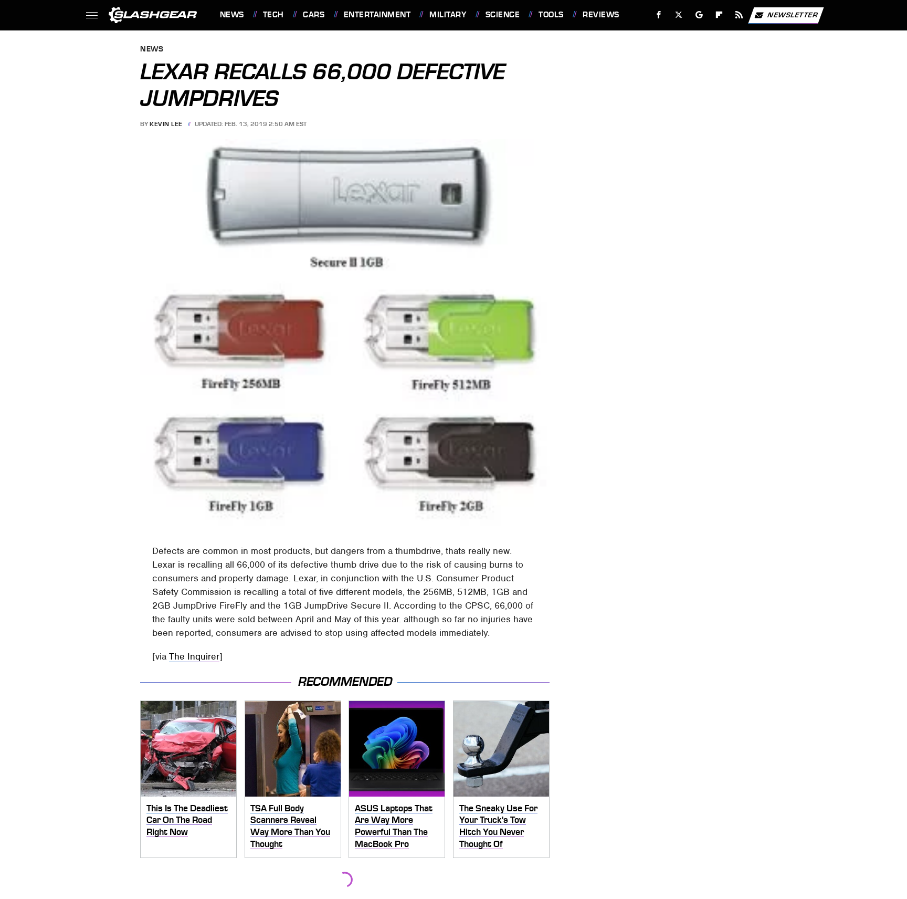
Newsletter (792, 14)
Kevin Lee (166, 124)
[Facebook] (659, 15)
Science (503, 14)
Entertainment (377, 14)
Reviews (601, 14)
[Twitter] (678, 15)
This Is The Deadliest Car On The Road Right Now (187, 820)
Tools (551, 14)
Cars (313, 14)
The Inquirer (194, 656)
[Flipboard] (719, 15)
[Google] (699, 15)
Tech (273, 14)
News (232, 14)
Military (447, 14)
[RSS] (738, 15)
